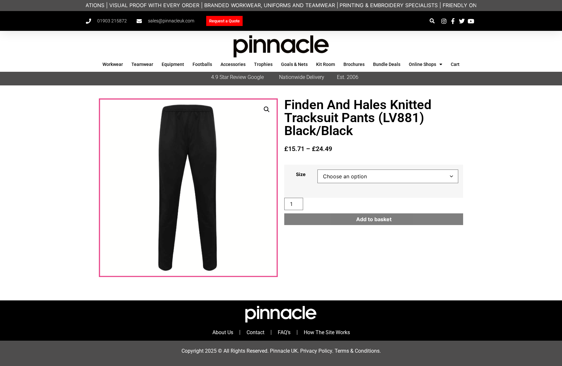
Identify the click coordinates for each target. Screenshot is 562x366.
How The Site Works (327, 332)
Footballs (202, 64)
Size (301, 174)
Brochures (354, 64)
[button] (432, 21)
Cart (455, 64)
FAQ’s (284, 332)
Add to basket (374, 219)
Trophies (263, 64)
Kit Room (325, 64)
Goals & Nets (294, 64)
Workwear (112, 64)
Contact (255, 332)
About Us (222, 332)
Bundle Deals (386, 64)
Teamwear (142, 64)
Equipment (173, 64)
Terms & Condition (356, 351)
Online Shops (422, 64)
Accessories (233, 64)
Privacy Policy (316, 351)
